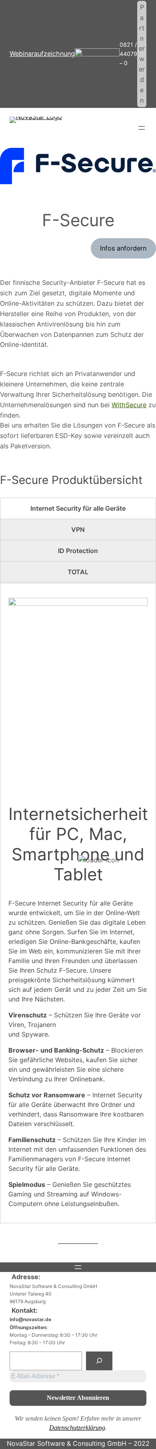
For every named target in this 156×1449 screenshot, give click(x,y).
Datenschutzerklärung (77, 1427)
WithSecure (129, 405)
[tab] (78, 508)
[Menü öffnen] (141, 128)
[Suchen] (99, 1360)
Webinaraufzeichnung (42, 54)
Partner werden (142, 53)
